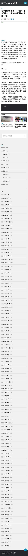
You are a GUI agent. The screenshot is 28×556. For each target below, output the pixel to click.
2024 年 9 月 (6, 269)
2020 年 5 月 (6, 446)
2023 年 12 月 (6, 300)
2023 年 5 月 (6, 324)
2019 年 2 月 (6, 497)
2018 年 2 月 (6, 538)
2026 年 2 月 (6, 211)
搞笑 (4, 164)
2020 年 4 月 (6, 450)
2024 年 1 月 (6, 297)
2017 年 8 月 (6, 545)
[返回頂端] (25, 549)
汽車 (5, 174)
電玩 (5, 181)
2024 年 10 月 (6, 266)
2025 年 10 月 (6, 225)
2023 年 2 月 (6, 334)
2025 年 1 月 (6, 256)
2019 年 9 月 (6, 474)
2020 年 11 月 (6, 426)
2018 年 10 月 (6, 511)
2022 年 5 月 (6, 365)
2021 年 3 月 (6, 412)
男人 (5, 157)
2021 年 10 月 (6, 388)
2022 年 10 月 (6, 348)
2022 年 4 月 (6, 368)
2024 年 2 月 (6, 293)
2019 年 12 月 (6, 463)
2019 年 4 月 (6, 491)
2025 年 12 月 (6, 218)
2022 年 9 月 (6, 351)
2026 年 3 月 (6, 208)
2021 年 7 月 (6, 399)
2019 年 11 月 (6, 467)
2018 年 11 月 (6, 508)
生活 (4, 171)
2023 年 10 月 (6, 307)
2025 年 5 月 (6, 242)
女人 (5, 154)
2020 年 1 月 (6, 460)
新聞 (4, 167)
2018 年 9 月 (6, 514)
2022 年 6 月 (6, 361)
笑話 (4, 184)
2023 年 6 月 (6, 320)
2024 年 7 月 (6, 276)
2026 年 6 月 (6, 198)
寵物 (4, 161)
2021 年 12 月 (6, 382)
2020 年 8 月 (6, 436)
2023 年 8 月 (6, 314)
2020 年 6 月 (6, 443)
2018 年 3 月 (6, 535)
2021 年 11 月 (6, 385)
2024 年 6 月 (6, 279)
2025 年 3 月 (6, 249)
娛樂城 (3, 40)
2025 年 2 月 (6, 252)
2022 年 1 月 (6, 378)
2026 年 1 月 (6, 215)
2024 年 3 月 (6, 290)
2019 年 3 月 (6, 494)
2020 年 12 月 (6, 423)
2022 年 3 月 (6, 371)
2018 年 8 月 (6, 518)
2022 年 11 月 (6, 344)
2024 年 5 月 (6, 283)
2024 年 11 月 (6, 262)
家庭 (4, 151)
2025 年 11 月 (6, 222)
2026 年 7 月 (6, 194)
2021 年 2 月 (6, 416)
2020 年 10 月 (6, 429)
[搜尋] (24, 136)
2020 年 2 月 (6, 457)
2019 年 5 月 (6, 487)
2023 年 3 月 (6, 331)
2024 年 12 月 (6, 259)
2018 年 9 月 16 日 (10, 19)
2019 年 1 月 (6, 501)
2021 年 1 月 (6, 419)
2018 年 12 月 (6, 504)
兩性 (4, 147)
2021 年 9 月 (6, 392)
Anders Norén (9, 553)
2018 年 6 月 (6, 525)
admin (4, 106)
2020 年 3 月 (6, 453)
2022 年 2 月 (6, 375)
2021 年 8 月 (6, 395)
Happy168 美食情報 (9, 3)
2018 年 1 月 (6, 542)
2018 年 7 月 (6, 521)
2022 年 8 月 (6, 354)
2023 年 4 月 (6, 327)
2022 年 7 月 (6, 358)
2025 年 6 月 (6, 239)
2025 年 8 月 (6, 232)
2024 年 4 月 (6, 286)
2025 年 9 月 (6, 228)
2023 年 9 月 (6, 310)
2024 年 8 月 (6, 273)
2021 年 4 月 (6, 409)
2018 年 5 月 (6, 528)
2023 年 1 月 (6, 337)
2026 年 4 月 (6, 205)
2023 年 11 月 (6, 303)
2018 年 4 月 (6, 532)
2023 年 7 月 (6, 317)
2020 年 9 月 (6, 433)
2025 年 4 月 (6, 245)
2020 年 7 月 (6, 440)
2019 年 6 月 (6, 484)
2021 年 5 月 (6, 405)
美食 (2, 8)
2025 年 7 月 (6, 235)
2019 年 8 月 (6, 477)
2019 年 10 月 (6, 470)
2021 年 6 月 (6, 402)
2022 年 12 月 (6, 341)
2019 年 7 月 (6, 480)
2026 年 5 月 (6, 201)
